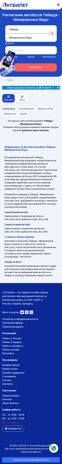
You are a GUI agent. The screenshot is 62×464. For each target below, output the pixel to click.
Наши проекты (10, 403)
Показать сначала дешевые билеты (31, 460)
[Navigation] (57, 5)
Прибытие (9, 114)
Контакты (7, 384)
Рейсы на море (10, 349)
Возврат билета (11, 365)
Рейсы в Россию (11, 338)
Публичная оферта (12, 322)
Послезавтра (48, 57)
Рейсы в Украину (12, 342)
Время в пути (44, 109)
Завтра (30, 57)
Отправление (25, 109)
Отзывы (7, 380)
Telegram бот (14, 428)
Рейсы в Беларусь (12, 345)
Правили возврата (12, 326)
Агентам (7, 399)
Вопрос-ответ (10, 368)
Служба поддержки (13, 372)
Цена (22, 114)
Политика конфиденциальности (20, 319)
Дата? (10, 43)
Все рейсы (8, 353)
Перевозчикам (10, 395)
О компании (9, 376)
